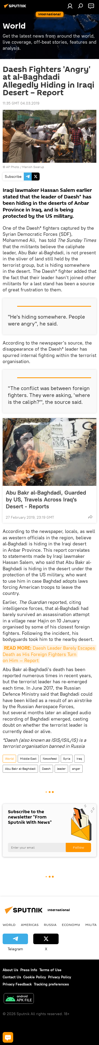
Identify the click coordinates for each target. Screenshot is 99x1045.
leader (61, 769)
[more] (90, 517)
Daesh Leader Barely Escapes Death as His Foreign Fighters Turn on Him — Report (49, 654)
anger (76, 769)
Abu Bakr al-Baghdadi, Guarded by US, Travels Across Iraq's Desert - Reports (46, 499)
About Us (10, 969)
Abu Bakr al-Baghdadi (20, 769)
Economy (71, 924)
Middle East (28, 759)
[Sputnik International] (16, 8)
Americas (30, 924)
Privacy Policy (59, 977)
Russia (50, 924)
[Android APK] (19, 999)
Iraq (79, 759)
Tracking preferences (51, 984)
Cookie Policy (34, 977)
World (9, 759)
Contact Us (12, 977)
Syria (66, 759)
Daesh (46, 769)
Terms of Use (50, 969)
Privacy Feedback (17, 984)
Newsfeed (50, 759)
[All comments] (8, 1037)
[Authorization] (70, 6)
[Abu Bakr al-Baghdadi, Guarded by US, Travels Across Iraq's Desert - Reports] (49, 452)
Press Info (28, 969)
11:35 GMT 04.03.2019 (21, 103)
